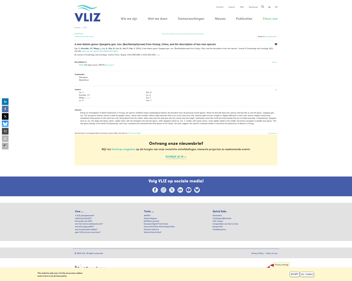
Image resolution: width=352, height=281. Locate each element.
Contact (220, 7)
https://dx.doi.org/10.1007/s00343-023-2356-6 (100, 51)
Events (232, 7)
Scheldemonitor (219, 230)
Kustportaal (217, 227)
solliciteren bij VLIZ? (83, 218)
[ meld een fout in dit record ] (84, 36)
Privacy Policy (257, 253)
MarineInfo (217, 216)
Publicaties (165, 34)
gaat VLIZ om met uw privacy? (88, 232)
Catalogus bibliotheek (222, 218)
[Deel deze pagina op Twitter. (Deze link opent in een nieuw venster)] (5, 116)
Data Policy (79, 34)
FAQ (242, 7)
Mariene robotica (151, 230)
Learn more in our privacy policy (52, 276)
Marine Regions (150, 218)
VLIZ (81, 65)
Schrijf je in (174, 157)
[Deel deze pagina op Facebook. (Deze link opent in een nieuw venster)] (5, 109)
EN (276, 7)
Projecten (195, 34)
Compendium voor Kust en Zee (225, 224)
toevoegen (269, 36)
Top (276, 89)
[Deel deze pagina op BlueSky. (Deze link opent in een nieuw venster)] (5, 124)
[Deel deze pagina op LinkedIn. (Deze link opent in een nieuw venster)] (5, 101)
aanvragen (109, 65)
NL (269, 7)
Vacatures (253, 7)
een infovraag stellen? (84, 227)
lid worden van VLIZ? (83, 221)
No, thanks (307, 274)
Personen (180, 34)
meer (158, 55)
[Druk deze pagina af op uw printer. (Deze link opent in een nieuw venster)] (5, 138)
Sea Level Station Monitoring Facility (159, 227)
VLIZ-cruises (218, 221)
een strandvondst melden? (86, 230)
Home (77, 28)
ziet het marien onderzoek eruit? (89, 224)
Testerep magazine (123, 149)
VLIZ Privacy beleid (134, 133)
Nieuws (220, 19)
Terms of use (271, 253)
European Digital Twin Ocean (156, 224)
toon (275, 36)
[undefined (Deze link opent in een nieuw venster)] (5, 146)
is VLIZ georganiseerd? (84, 216)
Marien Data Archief (152, 232)
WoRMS (147, 216)
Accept (294, 274)
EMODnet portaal (151, 221)
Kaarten (201, 34)
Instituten (173, 34)
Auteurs (274, 62)
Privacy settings (281, 265)
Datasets (187, 34)
